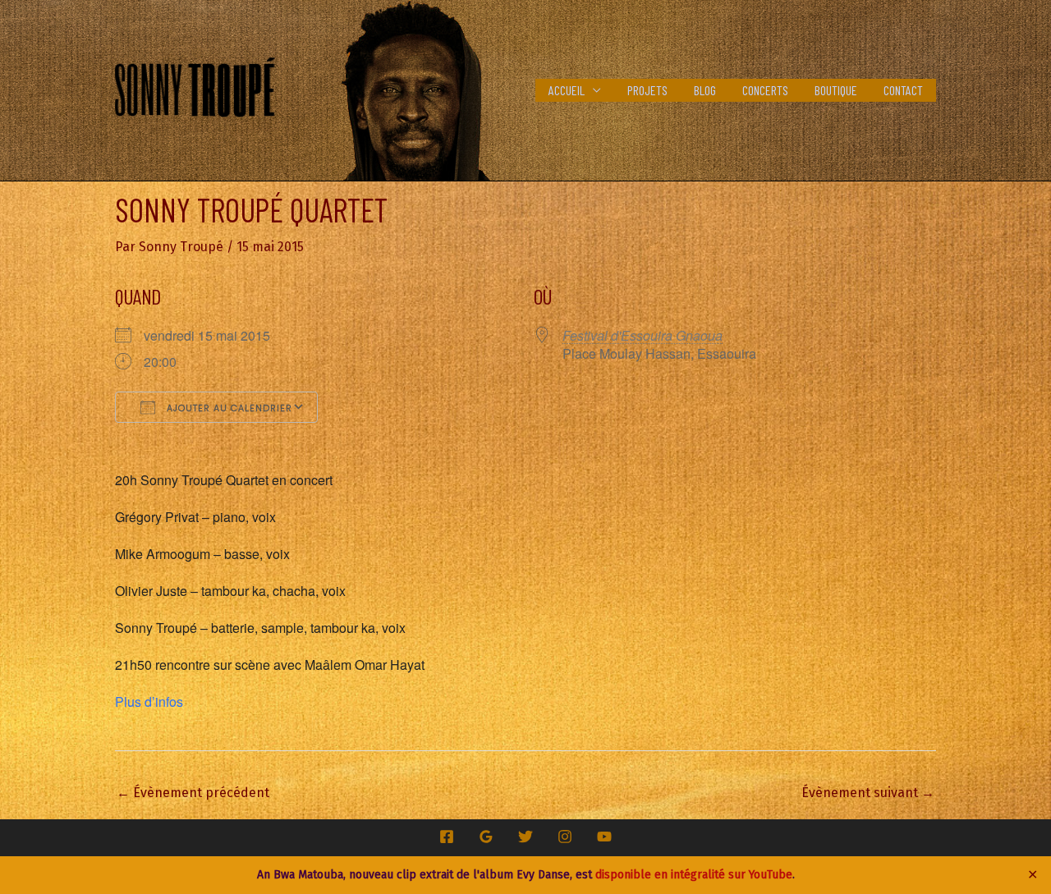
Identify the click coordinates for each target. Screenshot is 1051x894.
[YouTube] (604, 836)
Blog (705, 90)
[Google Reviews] (486, 836)
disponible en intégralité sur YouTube (693, 875)
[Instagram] (565, 836)
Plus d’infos (149, 701)
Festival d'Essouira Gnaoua (642, 335)
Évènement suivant (867, 792)
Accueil (566, 90)
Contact (903, 90)
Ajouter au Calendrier (227, 408)
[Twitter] (525, 836)
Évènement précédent (193, 792)
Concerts (765, 90)
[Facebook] (446, 836)
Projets (647, 90)
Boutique (836, 90)
